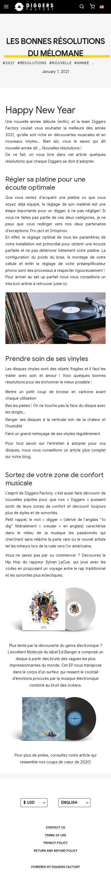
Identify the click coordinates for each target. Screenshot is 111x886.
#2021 (9, 63)
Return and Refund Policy (55, 850)
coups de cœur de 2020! (68, 762)
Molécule (35, 652)
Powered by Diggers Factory (55, 867)
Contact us (55, 827)
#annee (81, 63)
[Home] (34, 7)
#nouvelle (60, 63)
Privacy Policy (56, 843)
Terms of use (55, 835)
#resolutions (32, 63)
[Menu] (6, 7)
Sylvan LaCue (58, 562)
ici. (65, 283)
